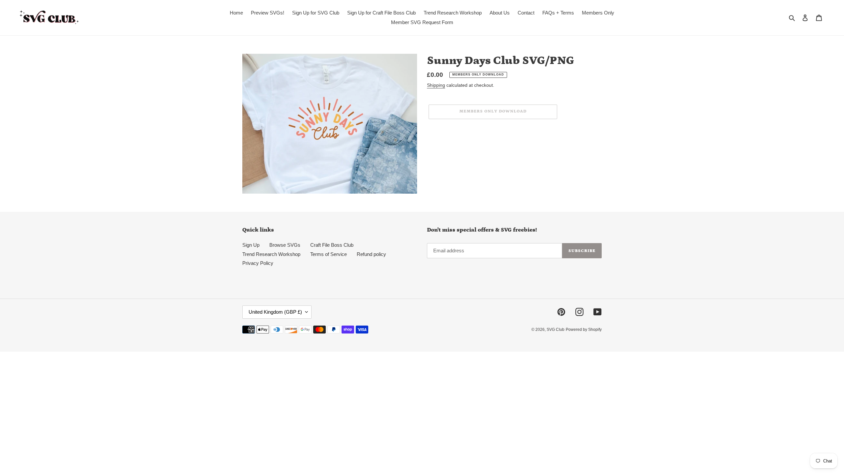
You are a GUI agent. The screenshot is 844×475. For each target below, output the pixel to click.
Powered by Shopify (584, 329)
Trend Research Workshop (271, 254)
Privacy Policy (257, 263)
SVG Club (555, 329)
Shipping (436, 85)
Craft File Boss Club (331, 245)
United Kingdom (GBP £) (275, 312)
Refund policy (371, 254)
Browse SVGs (284, 245)
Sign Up (250, 245)
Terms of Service (328, 254)
